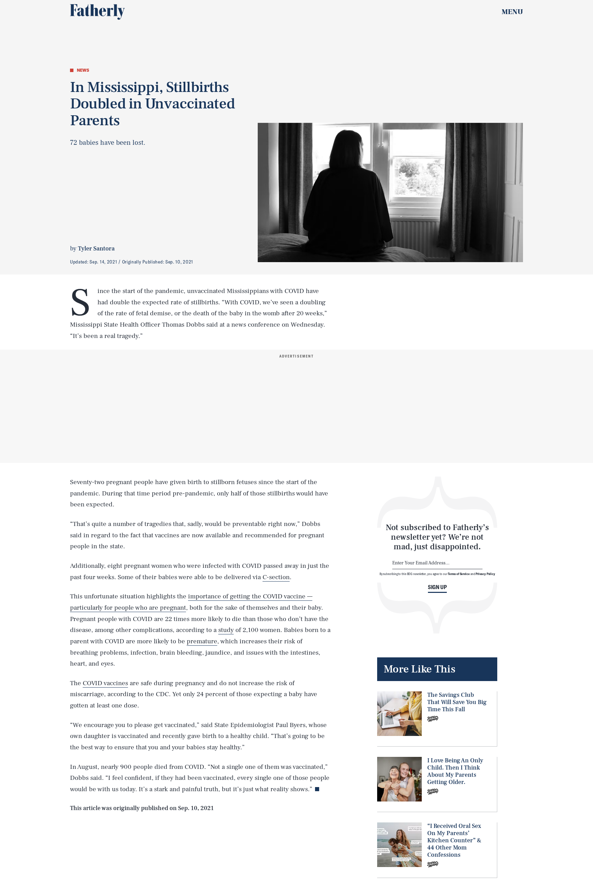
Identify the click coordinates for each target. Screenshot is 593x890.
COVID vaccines (105, 683)
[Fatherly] (97, 12)
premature (202, 641)
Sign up (437, 587)
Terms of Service (458, 574)
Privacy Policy (485, 574)
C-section (276, 577)
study (226, 630)
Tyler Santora (96, 249)
